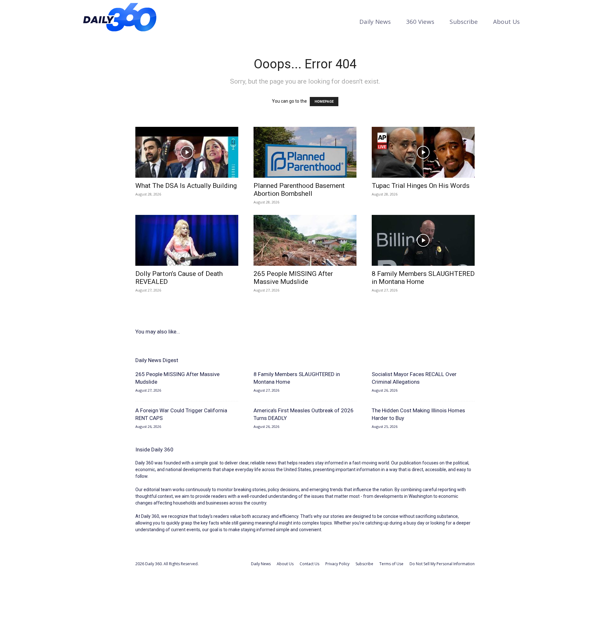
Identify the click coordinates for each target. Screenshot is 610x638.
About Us (506, 21)
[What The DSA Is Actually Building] (186, 152)
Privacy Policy (337, 563)
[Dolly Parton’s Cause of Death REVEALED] (186, 240)
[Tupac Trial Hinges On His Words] (423, 152)
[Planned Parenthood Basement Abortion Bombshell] (305, 152)
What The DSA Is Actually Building (186, 185)
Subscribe (464, 21)
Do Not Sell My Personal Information (442, 563)
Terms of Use (391, 563)
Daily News (375, 21)
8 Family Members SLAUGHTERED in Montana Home (423, 277)
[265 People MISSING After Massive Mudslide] (305, 240)
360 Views (420, 21)
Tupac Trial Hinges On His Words (421, 185)
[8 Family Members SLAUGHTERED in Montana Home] (423, 240)
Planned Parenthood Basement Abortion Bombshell (299, 189)
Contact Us (309, 563)
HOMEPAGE (324, 101)
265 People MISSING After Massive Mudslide (293, 277)
